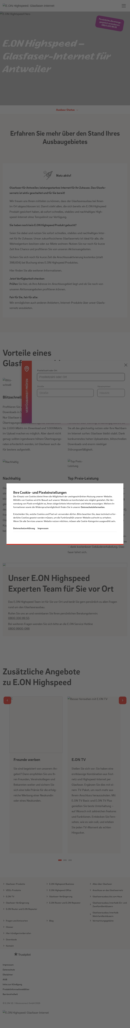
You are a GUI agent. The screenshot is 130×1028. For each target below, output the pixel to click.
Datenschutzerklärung (24, 528)
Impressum (43, 528)
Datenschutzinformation (92, 507)
